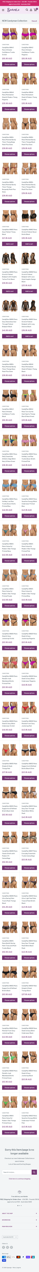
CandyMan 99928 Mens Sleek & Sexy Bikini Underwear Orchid (9, 723)
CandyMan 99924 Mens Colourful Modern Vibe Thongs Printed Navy (9, 547)
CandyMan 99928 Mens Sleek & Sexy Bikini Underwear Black (29, 1030)
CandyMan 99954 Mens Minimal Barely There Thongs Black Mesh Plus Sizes (28, 140)
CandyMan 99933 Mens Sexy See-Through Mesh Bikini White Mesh (29, 809)
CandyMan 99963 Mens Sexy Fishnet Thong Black (9, 232)
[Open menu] (3, 10)
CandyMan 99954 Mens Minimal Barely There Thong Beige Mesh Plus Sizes (9, 140)
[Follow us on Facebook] (3, 1247)
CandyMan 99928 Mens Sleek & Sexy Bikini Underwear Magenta (29, 678)
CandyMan (5, 44)
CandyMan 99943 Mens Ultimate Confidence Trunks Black (8, 412)
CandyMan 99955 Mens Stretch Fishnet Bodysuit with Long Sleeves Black (29, 322)
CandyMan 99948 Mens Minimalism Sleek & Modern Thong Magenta (9, 95)
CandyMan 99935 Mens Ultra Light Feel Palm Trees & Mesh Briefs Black (29, 899)
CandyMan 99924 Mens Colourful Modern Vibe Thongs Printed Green (9, 1119)
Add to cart (10, 244)
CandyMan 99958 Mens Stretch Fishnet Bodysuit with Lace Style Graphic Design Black (29, 277)
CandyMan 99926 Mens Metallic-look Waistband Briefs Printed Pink (9, 679)
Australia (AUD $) (8, 1237)
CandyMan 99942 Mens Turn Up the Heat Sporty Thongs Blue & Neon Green (28, 412)
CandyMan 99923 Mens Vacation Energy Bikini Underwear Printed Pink (29, 1119)
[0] (35, 10)
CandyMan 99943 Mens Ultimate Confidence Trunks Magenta (28, 51)
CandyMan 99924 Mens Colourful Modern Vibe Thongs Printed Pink (28, 547)
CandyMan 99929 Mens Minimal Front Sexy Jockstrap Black (9, 1030)
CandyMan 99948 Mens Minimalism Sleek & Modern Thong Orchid (29, 95)
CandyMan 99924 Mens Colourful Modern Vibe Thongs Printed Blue (28, 592)
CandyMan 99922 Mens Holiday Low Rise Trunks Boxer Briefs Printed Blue (9, 502)
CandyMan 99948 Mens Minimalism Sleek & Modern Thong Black (29, 367)
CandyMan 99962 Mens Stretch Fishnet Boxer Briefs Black (29, 232)
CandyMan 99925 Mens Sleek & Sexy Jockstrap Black (29, 1073)
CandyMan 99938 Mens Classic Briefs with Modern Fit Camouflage (9, 854)
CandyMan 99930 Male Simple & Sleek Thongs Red (9, 766)
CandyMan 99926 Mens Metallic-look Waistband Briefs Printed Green (9, 1074)
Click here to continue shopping (19, 1179)
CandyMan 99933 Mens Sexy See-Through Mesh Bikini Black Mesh (29, 944)
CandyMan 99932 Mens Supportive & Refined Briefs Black (9, 988)
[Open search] (27, 10)
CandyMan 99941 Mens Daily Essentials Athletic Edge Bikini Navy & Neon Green (9, 457)
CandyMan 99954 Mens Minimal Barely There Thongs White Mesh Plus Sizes (28, 185)
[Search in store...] (34, 1172)
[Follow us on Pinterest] (11, 1247)
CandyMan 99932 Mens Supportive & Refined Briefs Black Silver (29, 766)
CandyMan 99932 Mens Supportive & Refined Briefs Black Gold (9, 808)
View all (34, 21)
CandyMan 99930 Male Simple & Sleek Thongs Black (29, 988)
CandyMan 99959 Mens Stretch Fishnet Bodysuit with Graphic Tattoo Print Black (9, 275)
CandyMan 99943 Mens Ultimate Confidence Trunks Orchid (8, 51)
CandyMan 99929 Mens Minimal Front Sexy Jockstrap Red (29, 723)
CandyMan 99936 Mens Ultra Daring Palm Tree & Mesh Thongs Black (9, 899)
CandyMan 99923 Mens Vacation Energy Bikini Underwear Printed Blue (29, 502)
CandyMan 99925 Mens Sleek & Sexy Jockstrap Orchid (9, 636)
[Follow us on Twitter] (7, 1247)
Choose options (10, 64)
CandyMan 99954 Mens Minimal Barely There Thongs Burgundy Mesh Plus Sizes (9, 187)
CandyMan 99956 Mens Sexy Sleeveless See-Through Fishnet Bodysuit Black (9, 322)
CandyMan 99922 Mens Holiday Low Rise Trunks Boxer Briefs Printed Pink (29, 457)
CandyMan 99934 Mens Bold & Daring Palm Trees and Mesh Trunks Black (9, 944)
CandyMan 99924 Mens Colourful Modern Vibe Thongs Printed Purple (9, 592)
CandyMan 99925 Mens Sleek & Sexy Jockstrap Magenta (29, 636)
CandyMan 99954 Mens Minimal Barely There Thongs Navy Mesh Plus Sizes (9, 367)
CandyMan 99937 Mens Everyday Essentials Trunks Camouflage (29, 853)
